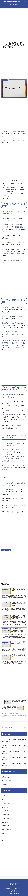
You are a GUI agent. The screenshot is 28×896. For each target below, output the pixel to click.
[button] (25, 727)
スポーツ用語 (5, 814)
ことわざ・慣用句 (7, 803)
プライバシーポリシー (8, 780)
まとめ (6, 198)
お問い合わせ (5, 777)
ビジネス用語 (5, 818)
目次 (12, 180)
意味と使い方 (5, 825)
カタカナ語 (5, 807)
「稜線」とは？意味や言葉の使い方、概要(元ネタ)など (13, 752)
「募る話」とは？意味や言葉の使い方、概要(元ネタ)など (14, 764)
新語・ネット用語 (6, 550)
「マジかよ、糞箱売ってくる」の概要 (13, 187)
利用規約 (4, 784)
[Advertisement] (14, 25)
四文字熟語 (5, 822)
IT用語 (3, 795)
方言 (3, 833)
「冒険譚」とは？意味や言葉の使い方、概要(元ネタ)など (14, 758)
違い (3, 841)
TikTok (4, 799)
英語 (3, 837)
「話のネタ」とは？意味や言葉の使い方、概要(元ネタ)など (14, 740)
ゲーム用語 (5, 810)
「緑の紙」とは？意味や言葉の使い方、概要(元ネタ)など (14, 746)
